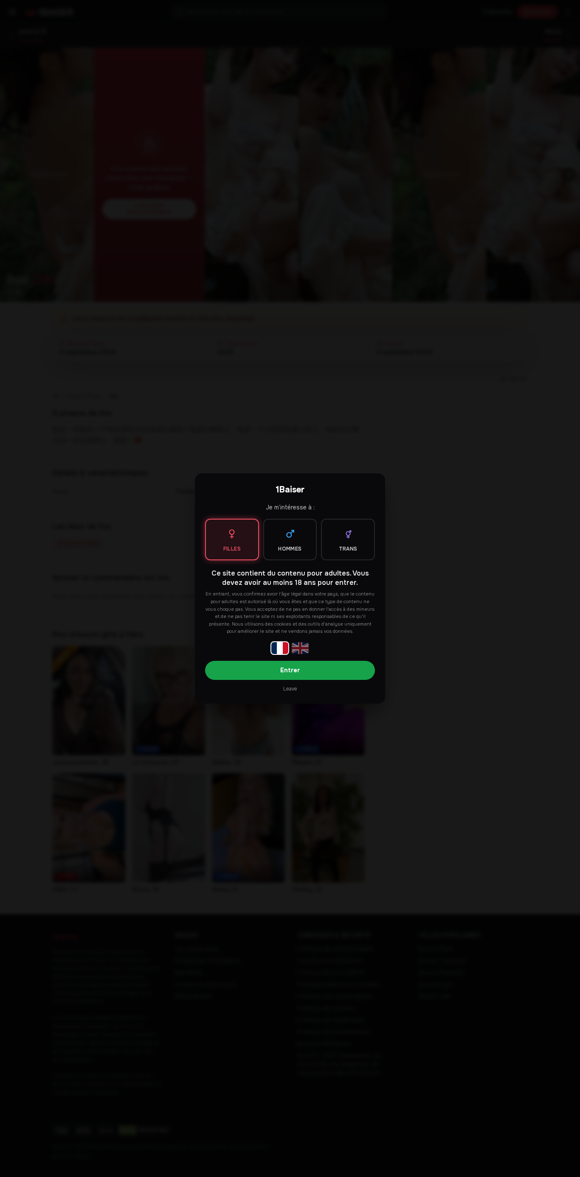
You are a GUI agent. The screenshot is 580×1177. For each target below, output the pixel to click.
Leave (290, 688)
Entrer (290, 670)
